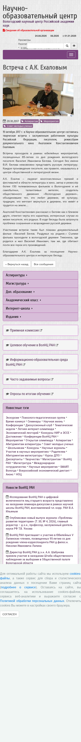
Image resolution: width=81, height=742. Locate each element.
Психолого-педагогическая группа (43, 417)
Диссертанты (14, 459)
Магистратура (16, 283)
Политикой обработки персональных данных (32, 601)
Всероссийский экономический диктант (44, 470)
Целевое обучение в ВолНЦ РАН (32, 345)
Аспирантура (16, 275)
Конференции (14, 425)
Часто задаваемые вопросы (30, 379)
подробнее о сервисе (18, 587)
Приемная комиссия (24, 330)
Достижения (14, 436)
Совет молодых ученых (19, 125)
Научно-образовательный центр (40, 12)
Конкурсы (33, 448)
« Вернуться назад (16, 264)
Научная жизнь (53, 421)
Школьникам (16, 448)
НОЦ (19, 474)
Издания (12, 316)
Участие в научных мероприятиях (27, 451)
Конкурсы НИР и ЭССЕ (55, 433)
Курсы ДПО (52, 455)
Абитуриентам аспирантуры (23, 444)
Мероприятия (51, 121)
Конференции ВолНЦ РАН (40, 436)
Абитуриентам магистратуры (24, 455)
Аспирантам (31, 121)
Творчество (32, 459)
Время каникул (15, 421)
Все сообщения (43, 264)
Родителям (58, 451)
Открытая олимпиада (39, 440)
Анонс (9, 474)
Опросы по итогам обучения (30, 394)
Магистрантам (51, 459)
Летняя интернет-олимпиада (36, 429)
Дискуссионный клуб (39, 425)
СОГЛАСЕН (9, 614)
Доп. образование (19, 292)
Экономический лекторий (22, 433)
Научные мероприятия (43, 467)
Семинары (34, 421)
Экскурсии (12, 417)
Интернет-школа (18, 308)
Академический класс (22, 300)
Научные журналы (53, 448)
